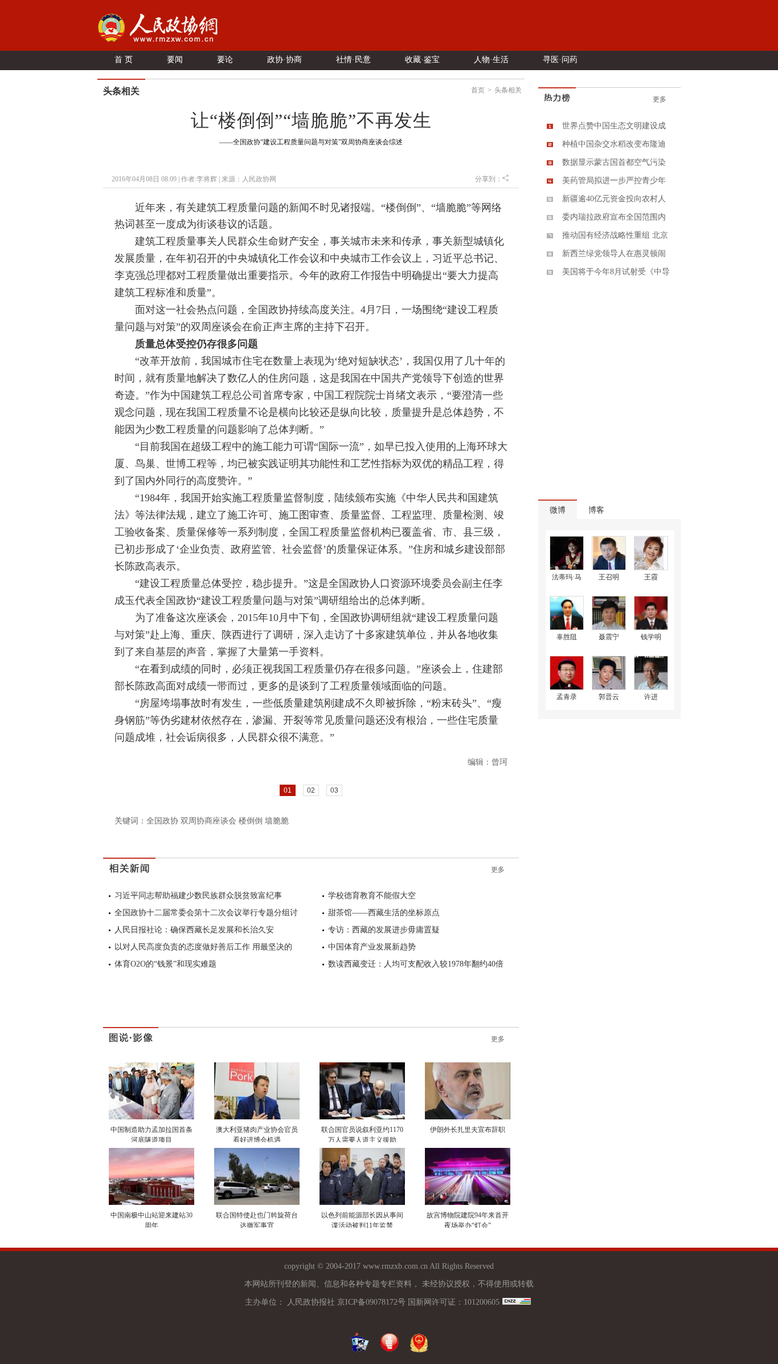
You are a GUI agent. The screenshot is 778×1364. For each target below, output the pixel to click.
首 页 (123, 59)
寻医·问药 (560, 59)
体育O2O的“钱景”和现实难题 (165, 964)
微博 (558, 510)
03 (334, 790)
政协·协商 (284, 59)
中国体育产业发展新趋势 (372, 947)
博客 (596, 510)
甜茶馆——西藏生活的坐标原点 (384, 912)
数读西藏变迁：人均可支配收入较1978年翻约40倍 (415, 964)
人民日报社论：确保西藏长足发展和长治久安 (194, 929)
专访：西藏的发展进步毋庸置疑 (384, 929)
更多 (498, 870)
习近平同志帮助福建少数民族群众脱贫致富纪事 (198, 895)
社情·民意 (353, 59)
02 (311, 790)
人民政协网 (259, 179)
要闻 (175, 59)
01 (288, 790)
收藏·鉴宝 (422, 59)
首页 (478, 90)
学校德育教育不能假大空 (372, 895)
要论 (225, 59)
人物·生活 (491, 59)
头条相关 (508, 90)
